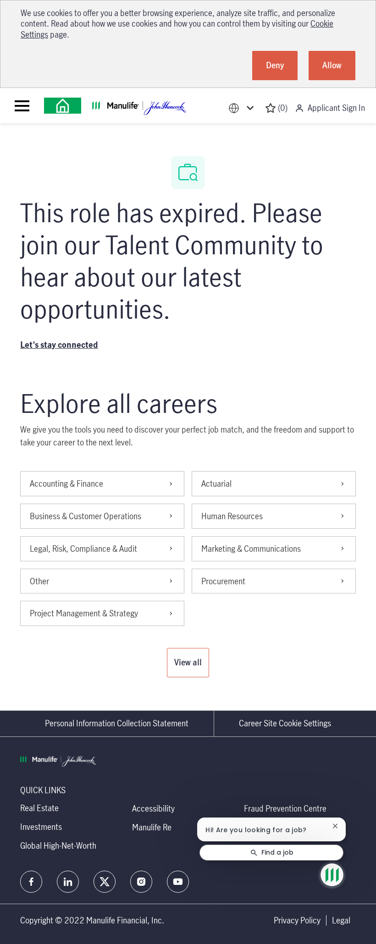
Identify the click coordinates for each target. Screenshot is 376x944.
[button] (188, 662)
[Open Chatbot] (332, 875)
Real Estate (39, 807)
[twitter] (105, 882)
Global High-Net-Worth (58, 845)
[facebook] (31, 882)
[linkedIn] (68, 882)
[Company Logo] (62, 106)
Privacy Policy (297, 920)
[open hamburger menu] (22, 106)
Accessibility (153, 808)
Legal (341, 920)
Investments (41, 826)
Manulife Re (151, 827)
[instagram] (141, 882)
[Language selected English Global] (243, 108)
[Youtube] (178, 882)
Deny (275, 65)
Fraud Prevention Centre (285, 808)
